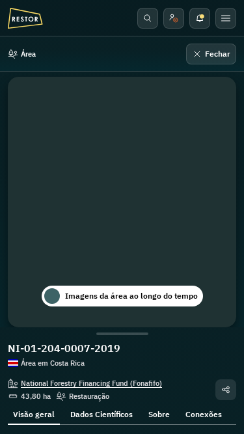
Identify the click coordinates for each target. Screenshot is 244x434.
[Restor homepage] (25, 18)
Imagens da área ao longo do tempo (131, 296)
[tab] (34, 413)
